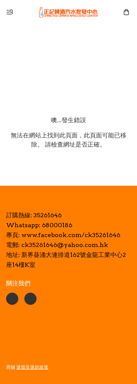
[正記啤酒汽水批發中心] (68, 12)
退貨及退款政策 (32, 367)
